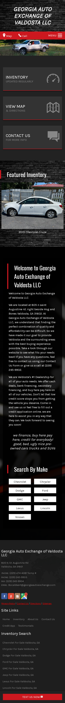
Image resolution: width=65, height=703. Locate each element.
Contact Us (23, 603)
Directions (35, 603)
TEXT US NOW (31, 697)
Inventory (19, 619)
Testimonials (26, 625)
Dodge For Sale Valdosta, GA (19, 655)
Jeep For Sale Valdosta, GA (18, 675)
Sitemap (47, 603)
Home (6, 619)
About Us (33, 619)
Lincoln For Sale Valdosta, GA (20, 687)
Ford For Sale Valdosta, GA (18, 662)
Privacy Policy (8, 603)
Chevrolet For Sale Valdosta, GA (21, 642)
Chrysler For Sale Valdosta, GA (20, 649)
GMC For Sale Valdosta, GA (18, 668)
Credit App (9, 625)
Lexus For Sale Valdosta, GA (19, 681)
